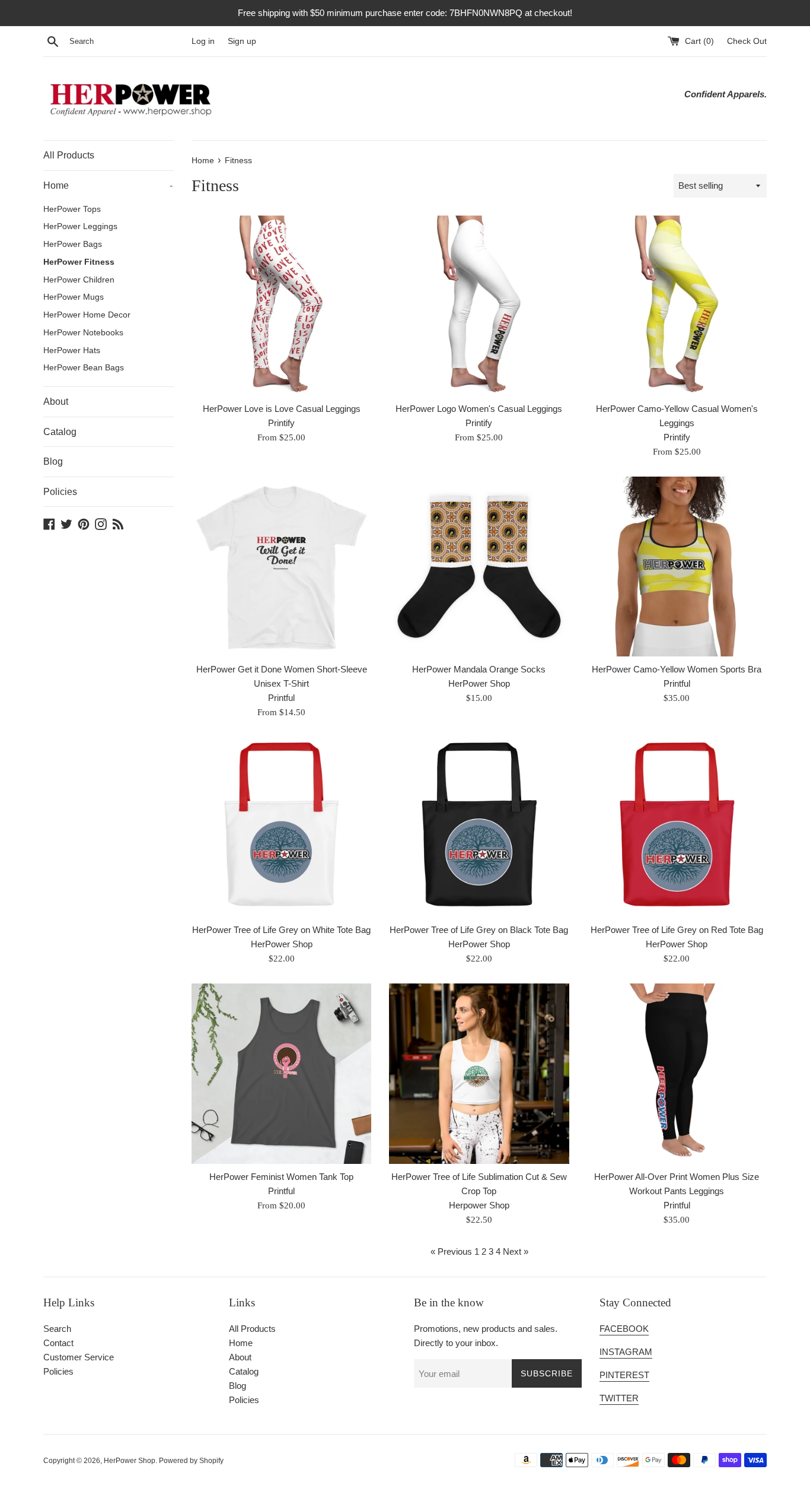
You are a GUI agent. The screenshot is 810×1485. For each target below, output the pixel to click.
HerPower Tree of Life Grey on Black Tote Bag (479, 930)
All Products (68, 155)
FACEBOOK (624, 1329)
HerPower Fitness (78, 262)
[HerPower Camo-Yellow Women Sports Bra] (677, 566)
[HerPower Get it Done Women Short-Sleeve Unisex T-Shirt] (281, 566)
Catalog (59, 432)
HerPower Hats (71, 350)
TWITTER (619, 1398)
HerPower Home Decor (86, 314)
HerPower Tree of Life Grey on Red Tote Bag (677, 930)
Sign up (242, 41)
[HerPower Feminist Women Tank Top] (281, 1073)
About (55, 401)
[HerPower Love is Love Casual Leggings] (281, 305)
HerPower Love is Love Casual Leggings (282, 409)
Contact (58, 1343)
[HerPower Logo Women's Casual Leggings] (479, 305)
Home (108, 185)
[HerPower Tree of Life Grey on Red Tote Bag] (677, 827)
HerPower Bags (72, 244)
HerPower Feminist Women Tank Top (281, 1177)
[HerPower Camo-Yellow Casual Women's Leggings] (677, 305)
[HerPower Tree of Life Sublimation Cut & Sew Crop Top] (479, 1073)
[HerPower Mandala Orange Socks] (479, 566)
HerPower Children (78, 279)
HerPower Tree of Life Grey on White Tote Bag (281, 930)
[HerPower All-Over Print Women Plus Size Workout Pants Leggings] (677, 1073)
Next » (515, 1251)
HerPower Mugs (73, 297)
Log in (203, 41)
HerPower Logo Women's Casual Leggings (479, 409)
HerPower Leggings (80, 226)
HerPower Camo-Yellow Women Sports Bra (676, 669)
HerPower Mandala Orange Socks (479, 669)
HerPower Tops (72, 209)
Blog (53, 461)
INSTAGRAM (625, 1352)
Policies (60, 492)
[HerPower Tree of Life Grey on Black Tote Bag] (479, 827)
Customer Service (78, 1357)
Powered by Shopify (191, 1461)
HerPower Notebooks (83, 332)
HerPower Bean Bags (83, 367)
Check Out (747, 41)
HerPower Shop (129, 1461)
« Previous (451, 1251)
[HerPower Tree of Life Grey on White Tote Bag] (281, 827)
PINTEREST (624, 1375)
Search (57, 1329)
